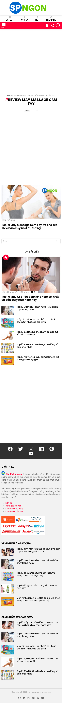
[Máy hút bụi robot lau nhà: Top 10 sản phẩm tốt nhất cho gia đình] (7, 323)
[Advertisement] (31, 60)
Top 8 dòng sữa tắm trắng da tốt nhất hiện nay (37, 587)
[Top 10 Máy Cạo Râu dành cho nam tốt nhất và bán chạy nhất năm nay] (31, 274)
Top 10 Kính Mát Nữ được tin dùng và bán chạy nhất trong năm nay (38, 550)
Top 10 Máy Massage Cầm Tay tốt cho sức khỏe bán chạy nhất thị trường (29, 226)
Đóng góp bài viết (13, 506)
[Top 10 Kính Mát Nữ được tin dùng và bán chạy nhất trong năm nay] (7, 552)
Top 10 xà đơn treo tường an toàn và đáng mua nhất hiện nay (36, 574)
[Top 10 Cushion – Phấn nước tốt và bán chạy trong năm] (7, 310)
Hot (37, 20)
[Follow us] (52, 25)
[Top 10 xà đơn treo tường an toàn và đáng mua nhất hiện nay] (7, 576)
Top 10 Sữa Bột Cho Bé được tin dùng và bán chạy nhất (37, 346)
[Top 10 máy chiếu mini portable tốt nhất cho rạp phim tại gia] (7, 360)
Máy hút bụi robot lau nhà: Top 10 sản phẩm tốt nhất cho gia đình (36, 320)
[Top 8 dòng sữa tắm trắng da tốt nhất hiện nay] (7, 589)
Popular (24, 20)
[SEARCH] (58, 25)
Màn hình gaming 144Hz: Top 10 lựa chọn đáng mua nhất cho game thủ (38, 599)
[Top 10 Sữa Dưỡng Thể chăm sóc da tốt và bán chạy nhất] (7, 335)
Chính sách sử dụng (14, 508)
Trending (51, 20)
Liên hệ (8, 503)
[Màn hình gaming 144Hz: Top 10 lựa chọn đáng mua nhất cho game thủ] (7, 601)
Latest (10, 20)
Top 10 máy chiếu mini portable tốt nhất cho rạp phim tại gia (38, 358)
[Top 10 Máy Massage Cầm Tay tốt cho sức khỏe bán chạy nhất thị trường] (31, 202)
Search (58, 242)
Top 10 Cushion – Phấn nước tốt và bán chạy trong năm (37, 308)
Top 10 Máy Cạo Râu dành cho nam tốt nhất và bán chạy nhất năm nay (30, 298)
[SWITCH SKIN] (46, 26)
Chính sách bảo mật (14, 511)
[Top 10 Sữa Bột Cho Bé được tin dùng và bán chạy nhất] (7, 348)
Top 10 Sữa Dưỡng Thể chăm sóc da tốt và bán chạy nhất (37, 333)
